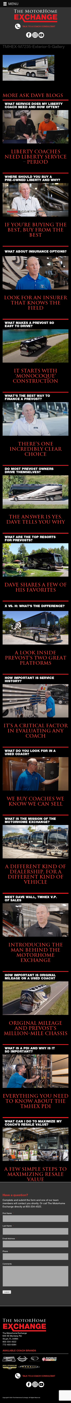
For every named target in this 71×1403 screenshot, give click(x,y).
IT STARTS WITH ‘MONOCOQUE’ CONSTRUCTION (35, 376)
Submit (6, 1292)
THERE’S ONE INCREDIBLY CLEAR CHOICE (35, 449)
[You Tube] (41, 34)
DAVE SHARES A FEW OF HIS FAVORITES (35, 587)
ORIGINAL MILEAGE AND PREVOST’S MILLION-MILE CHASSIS (35, 1028)
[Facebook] (29, 34)
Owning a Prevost (35, 365)
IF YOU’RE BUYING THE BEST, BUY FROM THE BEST (35, 230)
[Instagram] (35, 34)
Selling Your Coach (35, 720)
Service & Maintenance (35, 146)
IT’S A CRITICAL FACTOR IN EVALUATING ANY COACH (35, 730)
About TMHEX (35, 861)
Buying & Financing (35, 219)
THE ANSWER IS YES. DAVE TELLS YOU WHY (35, 519)
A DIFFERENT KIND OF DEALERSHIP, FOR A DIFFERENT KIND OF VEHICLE (35, 874)
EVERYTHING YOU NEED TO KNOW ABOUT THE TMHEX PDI (35, 1101)
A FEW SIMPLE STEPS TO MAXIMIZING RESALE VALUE (35, 1174)
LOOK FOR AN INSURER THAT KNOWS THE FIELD (35, 302)
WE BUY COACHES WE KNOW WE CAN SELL (35, 801)
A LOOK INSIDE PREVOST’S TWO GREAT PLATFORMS (35, 658)
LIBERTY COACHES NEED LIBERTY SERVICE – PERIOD (35, 156)
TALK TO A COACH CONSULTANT (38, 26)
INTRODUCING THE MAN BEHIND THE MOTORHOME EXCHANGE (35, 952)
